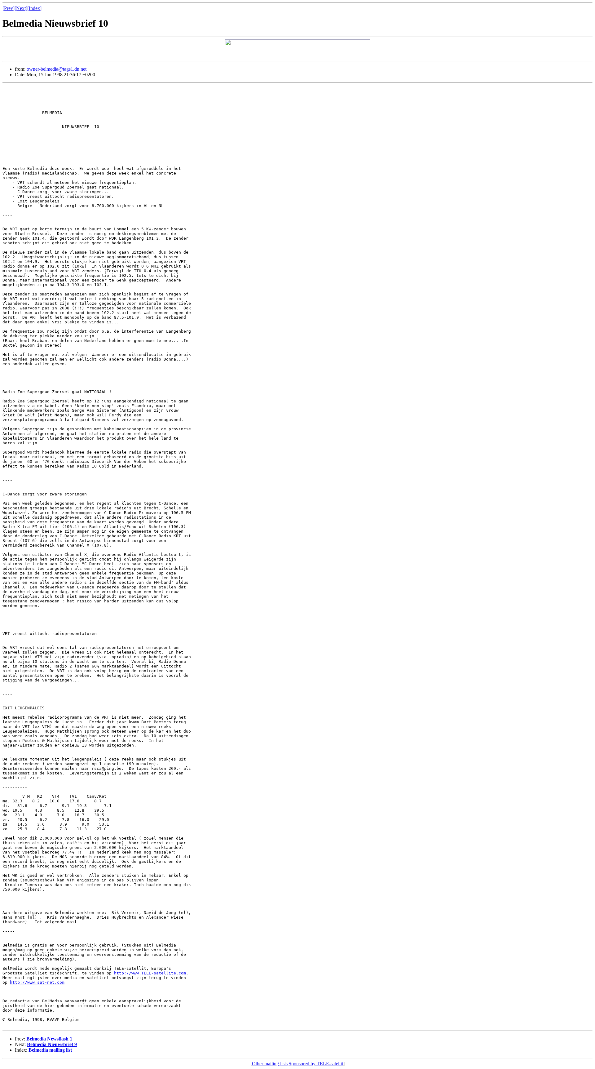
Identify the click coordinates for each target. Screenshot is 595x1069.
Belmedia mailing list (50, 1050)
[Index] (34, 8)
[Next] (21, 8)
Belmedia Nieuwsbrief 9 (52, 1044)
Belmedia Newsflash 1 (49, 1038)
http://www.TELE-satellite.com (150, 973)
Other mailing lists (270, 1063)
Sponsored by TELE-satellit (316, 1063)
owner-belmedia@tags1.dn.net (56, 69)
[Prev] (8, 8)
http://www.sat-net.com (37, 982)
